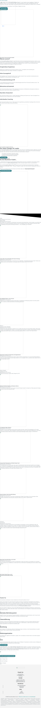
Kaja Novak (2, 354)
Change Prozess (22, 703)
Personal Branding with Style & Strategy (12, 258)
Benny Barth (2, 559)
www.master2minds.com (20, 681)
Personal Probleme (4, 703)
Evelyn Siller (2, 258)
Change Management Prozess (35, 703)
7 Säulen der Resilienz (19, 699)
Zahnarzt (9, 427)
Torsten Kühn (2, 463)
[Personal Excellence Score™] (8, 13)
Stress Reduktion (27, 698)
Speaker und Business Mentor (13, 386)
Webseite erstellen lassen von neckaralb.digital (27, 696)
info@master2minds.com (20, 680)
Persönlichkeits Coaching (34, 700)
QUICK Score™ (21, 693)
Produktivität (16, 703)
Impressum (22, 687)
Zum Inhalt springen (3, 0)
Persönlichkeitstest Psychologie (6, 701)
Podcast (21, 692)
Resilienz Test (27, 699)
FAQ (21, 691)
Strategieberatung (11, 703)
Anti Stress (38, 698)
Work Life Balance (17, 698)
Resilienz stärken (4, 699)
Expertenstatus (3, 705)
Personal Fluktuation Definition (14, 702)
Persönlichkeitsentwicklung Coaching (7, 700)
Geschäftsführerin (12, 494)
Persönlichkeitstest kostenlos (32, 701)
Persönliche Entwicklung (35, 699)
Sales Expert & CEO (8, 574)
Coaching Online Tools (16, 704)
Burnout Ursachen (10, 698)
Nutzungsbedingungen (22, 685)
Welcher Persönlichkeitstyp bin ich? (19, 701)
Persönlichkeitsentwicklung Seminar (22, 700)
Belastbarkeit (27, 703)
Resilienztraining (10, 699)
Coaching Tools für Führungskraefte (6, 704)
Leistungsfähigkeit (24, 702)
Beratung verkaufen (29, 704)
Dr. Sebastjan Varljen (4, 427)
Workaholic (22, 698)
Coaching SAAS (23, 704)
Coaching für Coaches (36, 704)
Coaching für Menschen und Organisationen (12, 354)
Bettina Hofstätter (3, 386)
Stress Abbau (33, 698)
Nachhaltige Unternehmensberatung (34, 702)
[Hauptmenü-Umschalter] (3, 26)
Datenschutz (21, 686)
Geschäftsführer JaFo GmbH (10, 559)
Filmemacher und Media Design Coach (12, 463)
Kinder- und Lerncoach (9, 298)
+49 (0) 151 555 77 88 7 (20, 679)
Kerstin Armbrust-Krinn (4, 494)
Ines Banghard (2, 298)
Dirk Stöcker (2, 574)
